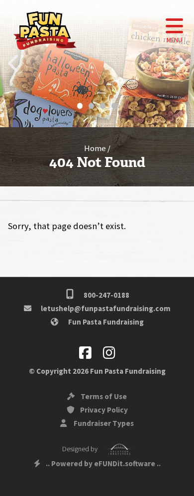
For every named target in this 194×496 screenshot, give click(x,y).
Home (95, 148)
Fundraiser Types (103, 423)
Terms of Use (103, 396)
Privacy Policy (103, 409)
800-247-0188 (105, 295)
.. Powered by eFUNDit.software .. (103, 463)
